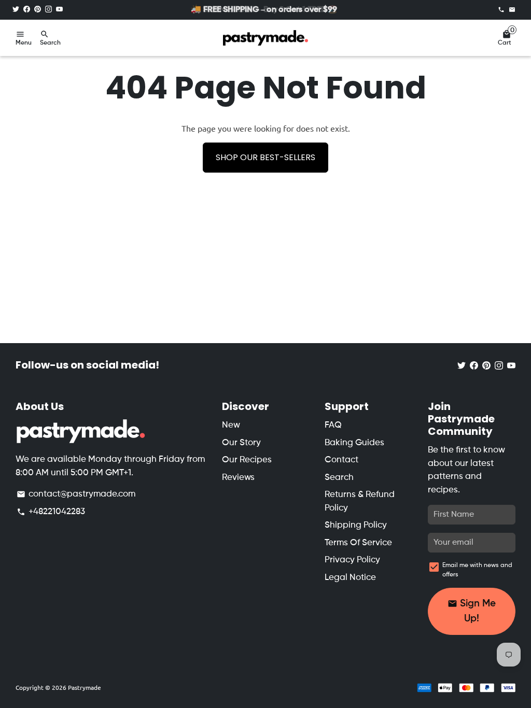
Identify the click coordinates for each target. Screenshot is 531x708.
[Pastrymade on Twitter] (15, 9)
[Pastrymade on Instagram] (48, 9)
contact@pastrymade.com (76, 494)
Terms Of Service (358, 543)
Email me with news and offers (477, 570)
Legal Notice (350, 577)
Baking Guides (354, 442)
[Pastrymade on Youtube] (59, 9)
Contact (341, 460)
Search (339, 477)
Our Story (241, 442)
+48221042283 (51, 511)
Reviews (238, 477)
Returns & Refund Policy (360, 501)
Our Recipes (247, 460)
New (231, 425)
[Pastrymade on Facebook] (26, 9)
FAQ (333, 425)
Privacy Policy (352, 560)
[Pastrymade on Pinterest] (37, 9)
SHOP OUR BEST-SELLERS (265, 157)
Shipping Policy (356, 525)
